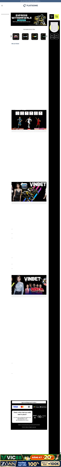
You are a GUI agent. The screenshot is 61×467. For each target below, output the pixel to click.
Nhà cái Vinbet (15, 43)
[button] (2, 5)
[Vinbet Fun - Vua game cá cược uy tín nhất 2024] (30, 5)
